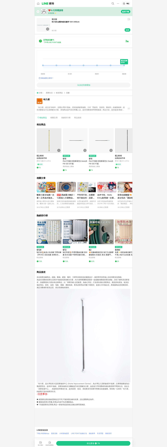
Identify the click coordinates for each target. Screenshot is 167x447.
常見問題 (100, 433)
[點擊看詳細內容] (49, 140)
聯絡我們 (108, 433)
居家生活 (49, 93)
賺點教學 (92, 433)
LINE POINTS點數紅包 (79, 433)
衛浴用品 (59, 93)
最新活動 (54, 433)
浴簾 (68, 93)
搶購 (127, 30)
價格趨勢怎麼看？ (47, 78)
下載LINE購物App (43, 433)
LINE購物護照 (64, 433)
